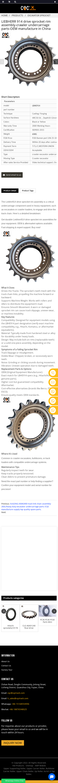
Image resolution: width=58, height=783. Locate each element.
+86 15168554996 (20, 704)
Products (17, 15)
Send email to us (13, 175)
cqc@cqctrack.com (16, 693)
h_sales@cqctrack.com (18, 698)
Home (4, 15)
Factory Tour (6, 670)
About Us (5, 661)
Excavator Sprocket (39, 15)
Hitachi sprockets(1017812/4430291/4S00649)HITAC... (10, 627)
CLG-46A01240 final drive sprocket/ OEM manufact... (29, 627)
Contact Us (6, 665)
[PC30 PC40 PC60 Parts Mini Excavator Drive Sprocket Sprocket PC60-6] (47, 611)
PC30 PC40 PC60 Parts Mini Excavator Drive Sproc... (47, 621)
